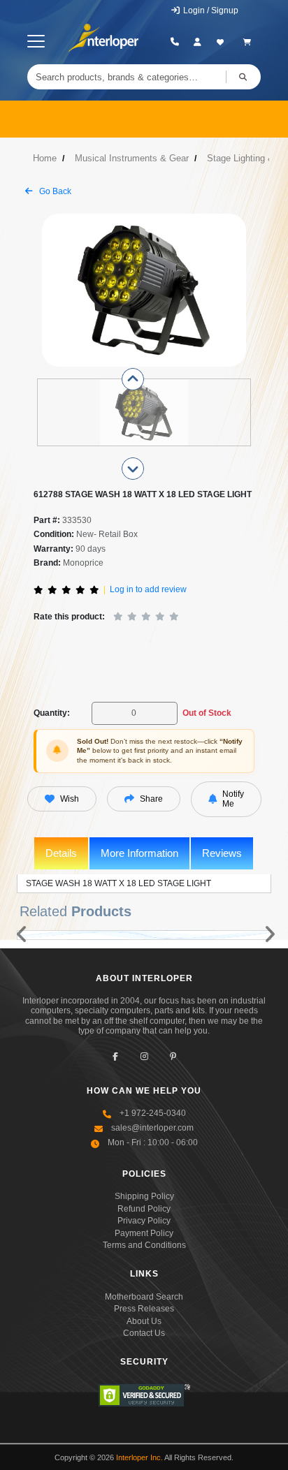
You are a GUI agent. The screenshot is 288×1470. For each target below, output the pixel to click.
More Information (139, 853)
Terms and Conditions (144, 1245)
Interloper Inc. (139, 1457)
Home (45, 158)
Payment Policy (144, 1233)
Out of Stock (206, 713)
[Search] (243, 76)
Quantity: (52, 713)
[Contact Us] (175, 42)
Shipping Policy (144, 1196)
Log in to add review (148, 589)
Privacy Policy (144, 1221)
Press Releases (144, 1309)
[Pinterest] (173, 1057)
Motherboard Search (144, 1297)
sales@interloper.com (152, 1128)
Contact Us (144, 1333)
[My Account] (197, 42)
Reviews (222, 853)
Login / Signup (209, 10)
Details (61, 853)
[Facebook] (115, 1057)
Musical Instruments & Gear (132, 158)
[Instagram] (144, 1057)
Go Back (54, 191)
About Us (144, 1321)
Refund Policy (144, 1209)
